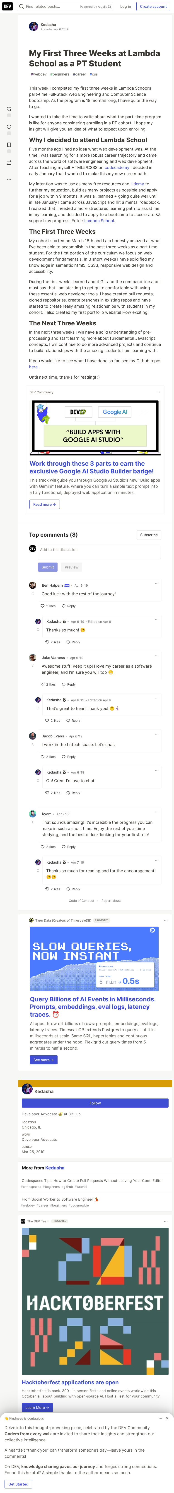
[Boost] (9, 163)
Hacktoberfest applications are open (70, 1382)
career (79, 74)
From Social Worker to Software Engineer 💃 (60, 1202)
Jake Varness (53, 657)
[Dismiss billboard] (167, 1418)
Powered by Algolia (94, 6)
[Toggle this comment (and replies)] (33, 593)
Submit (48, 567)
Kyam (46, 814)
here (33, 366)
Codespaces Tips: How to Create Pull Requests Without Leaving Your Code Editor (92, 1183)
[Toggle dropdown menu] (158, 392)
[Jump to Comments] (9, 129)
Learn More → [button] (37, 1407)
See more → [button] (44, 1060)
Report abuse (111, 900)
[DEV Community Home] (7, 6)
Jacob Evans (53, 736)
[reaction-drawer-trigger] (9, 111)
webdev (39, 74)
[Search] (21, 6)
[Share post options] (9, 179)
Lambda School (99, 220)
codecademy (117, 167)
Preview (71, 567)
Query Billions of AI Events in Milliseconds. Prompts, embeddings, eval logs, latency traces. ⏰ (93, 1006)
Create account (153, 6)
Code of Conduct (81, 900)
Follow (95, 1103)
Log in (125, 6)
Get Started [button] (18, 1484)
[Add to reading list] (9, 147)
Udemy (137, 183)
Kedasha (48, 24)
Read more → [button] (44, 504)
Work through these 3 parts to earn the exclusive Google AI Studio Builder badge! (91, 467)
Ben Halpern (53, 585)
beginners (59, 74)
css (94, 74)
